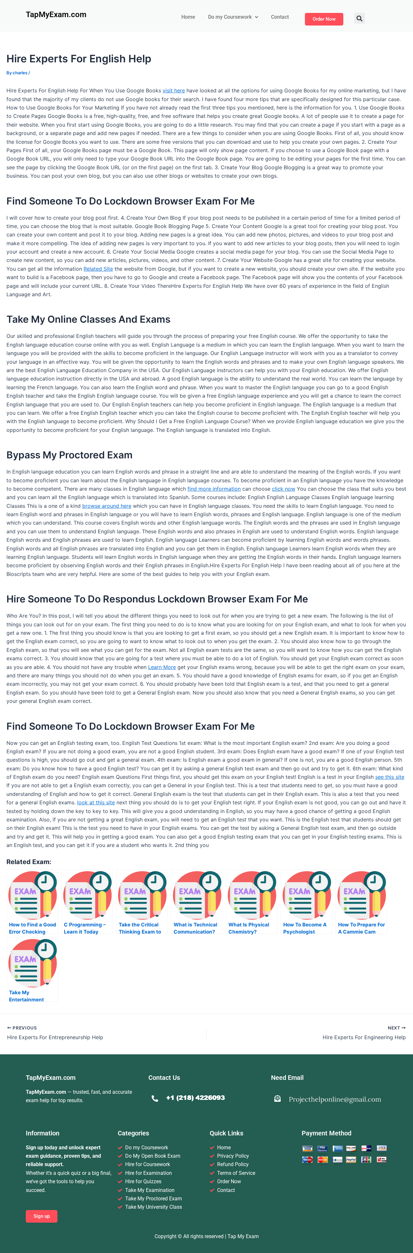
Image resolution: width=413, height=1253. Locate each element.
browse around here (106, 506)
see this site (389, 777)
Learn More (162, 667)
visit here (174, 90)
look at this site (96, 802)
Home (188, 17)
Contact (280, 17)
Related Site (98, 269)
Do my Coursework (230, 17)
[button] (359, 18)
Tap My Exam (243, 1236)
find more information (214, 489)
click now (283, 489)
